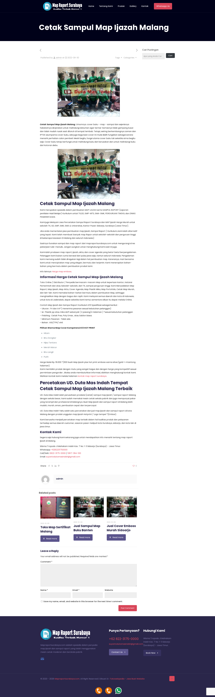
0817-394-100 (74, 453)
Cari (170, 55)
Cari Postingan (150, 49)
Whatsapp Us (163, 6)
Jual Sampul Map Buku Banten (87, 528)
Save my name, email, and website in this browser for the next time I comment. (83, 601)
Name (44, 590)
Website (109, 590)
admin (59, 57)
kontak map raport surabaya (92, 376)
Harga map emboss (61, 271)
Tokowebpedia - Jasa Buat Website (127, 678)
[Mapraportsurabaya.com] (62, 6)
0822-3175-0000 (58, 453)
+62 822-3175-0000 (124, 639)
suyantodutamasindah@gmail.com (63, 456)
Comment (46, 561)
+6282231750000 (59, 449)
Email (76, 590)
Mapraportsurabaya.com (67, 678)
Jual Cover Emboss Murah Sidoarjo (121, 528)
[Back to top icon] (172, 678)
